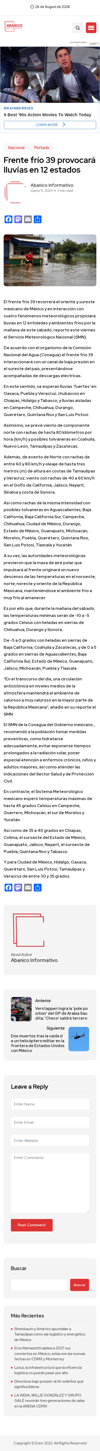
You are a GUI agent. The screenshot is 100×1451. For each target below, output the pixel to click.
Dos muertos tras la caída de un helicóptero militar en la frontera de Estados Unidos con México (38, 1043)
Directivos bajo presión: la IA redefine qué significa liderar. (48, 1384)
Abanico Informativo (52, 185)
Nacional (16, 147)
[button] (91, 27)
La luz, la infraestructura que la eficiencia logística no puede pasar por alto (48, 1370)
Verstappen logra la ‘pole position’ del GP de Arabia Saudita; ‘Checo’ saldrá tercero (61, 1013)
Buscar (19, 1268)
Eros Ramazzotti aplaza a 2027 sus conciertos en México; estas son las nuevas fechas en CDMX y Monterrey (49, 1354)
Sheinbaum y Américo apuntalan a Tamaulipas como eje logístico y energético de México (49, 1334)
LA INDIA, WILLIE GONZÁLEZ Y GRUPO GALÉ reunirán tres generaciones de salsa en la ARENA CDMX (49, 1401)
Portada (41, 147)
